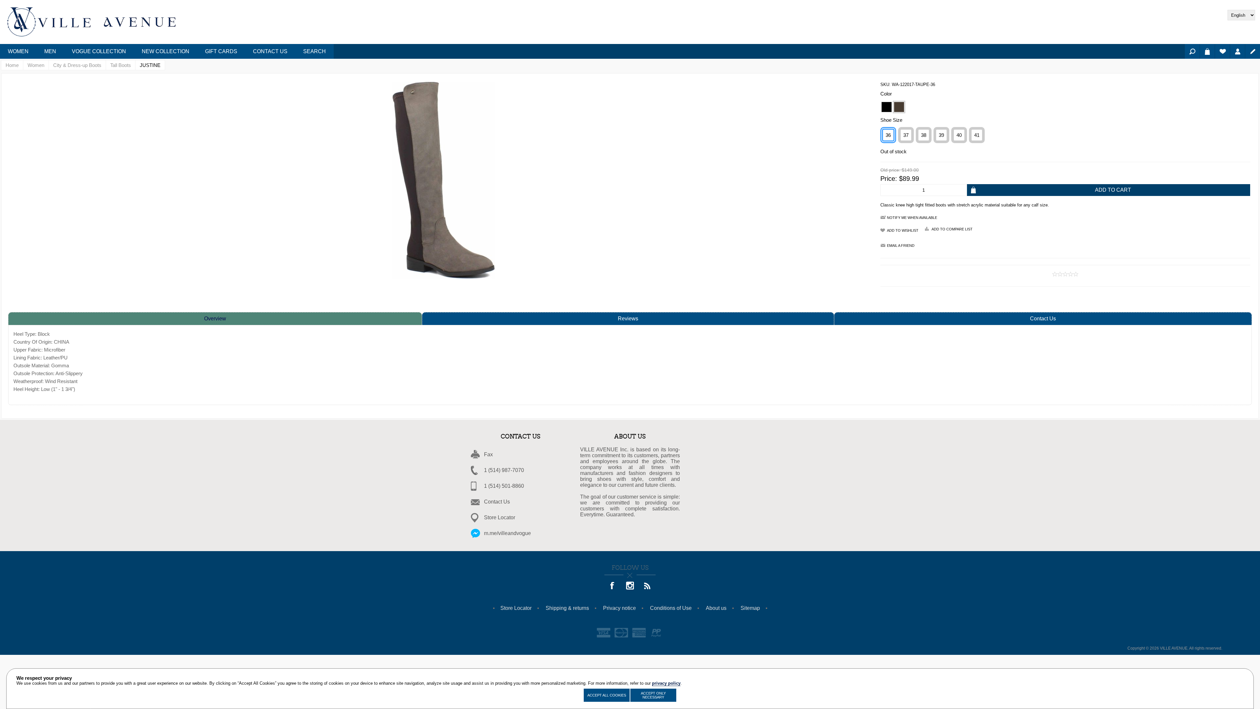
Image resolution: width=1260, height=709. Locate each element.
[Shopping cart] (1207, 51)
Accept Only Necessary (653, 695)
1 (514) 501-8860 (504, 486)
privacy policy (666, 683)
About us (716, 608)
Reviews (628, 318)
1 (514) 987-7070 (504, 470)
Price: (888, 178)
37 (906, 135)
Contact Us (1043, 318)
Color (886, 94)
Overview (215, 318)
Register (1252, 51)
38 (923, 135)
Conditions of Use (671, 608)
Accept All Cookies (606, 695)
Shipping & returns (567, 608)
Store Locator (499, 517)
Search (1192, 51)
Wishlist (1222, 51)
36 (888, 135)
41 (976, 135)
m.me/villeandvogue (507, 533)
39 (941, 135)
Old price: (890, 170)
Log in (1237, 51)
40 (959, 135)
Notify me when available (912, 218)
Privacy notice (619, 608)
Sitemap (750, 608)
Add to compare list (952, 229)
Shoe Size (891, 120)
